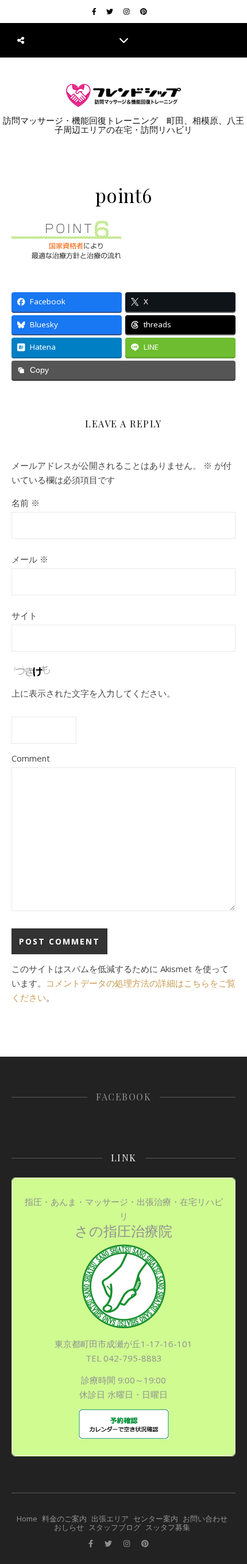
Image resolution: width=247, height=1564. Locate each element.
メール (29, 559)
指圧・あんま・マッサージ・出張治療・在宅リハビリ (124, 1218)
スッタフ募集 (167, 1527)
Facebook (123, 1097)
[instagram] (128, 11)
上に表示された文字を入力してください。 (93, 693)
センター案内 (155, 1518)
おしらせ (69, 1527)
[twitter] (110, 11)
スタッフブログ (114, 1527)
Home (27, 1518)
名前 (25, 502)
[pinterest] (143, 11)
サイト (24, 615)
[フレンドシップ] (123, 95)
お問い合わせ (205, 1518)
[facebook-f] (95, 11)
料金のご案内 (64, 1518)
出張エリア (110, 1518)
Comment (30, 758)
